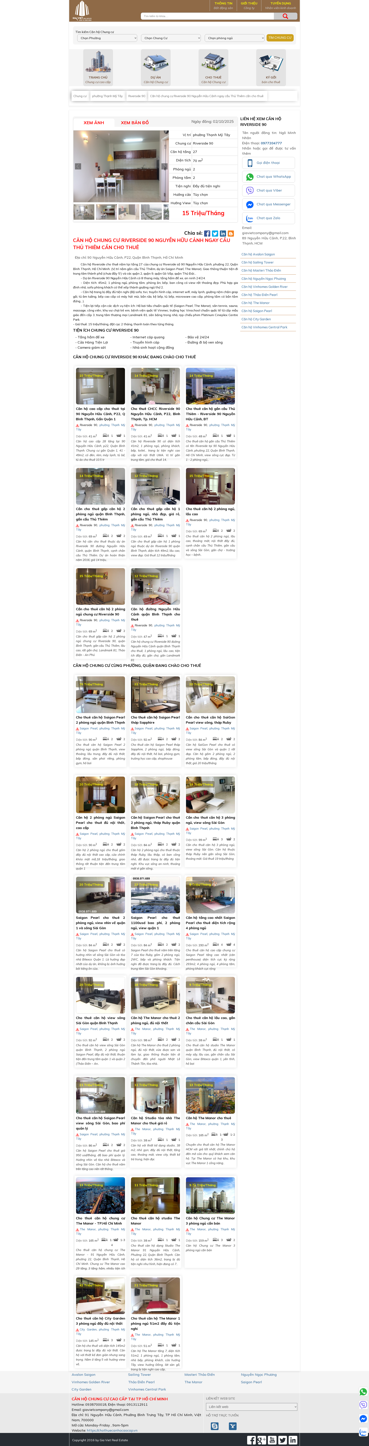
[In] (293, 1440)
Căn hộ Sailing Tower (258, 262)
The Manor (143, 1029)
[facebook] (251, 1440)
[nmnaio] (215, 1426)
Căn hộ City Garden (256, 319)
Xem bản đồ (135, 122)
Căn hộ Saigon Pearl (257, 311)
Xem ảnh (94, 122)
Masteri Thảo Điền (199, 1374)
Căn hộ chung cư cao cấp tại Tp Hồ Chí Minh (120, 1398)
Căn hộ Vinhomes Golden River (265, 287)
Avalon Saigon (84, 1374)
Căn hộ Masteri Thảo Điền (261, 270)
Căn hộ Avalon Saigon (258, 254)
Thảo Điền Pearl (141, 1382)
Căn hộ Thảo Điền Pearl (259, 295)
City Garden (88, 1329)
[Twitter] (282, 1440)
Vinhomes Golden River (91, 1382)
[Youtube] (272, 1440)
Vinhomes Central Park (147, 1389)
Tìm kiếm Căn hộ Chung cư (94, 32)
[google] (262, 1440)
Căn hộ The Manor (256, 303)
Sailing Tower (139, 1374)
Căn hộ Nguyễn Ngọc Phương (264, 279)
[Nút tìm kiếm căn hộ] (285, 16)
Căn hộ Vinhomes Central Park (264, 327)
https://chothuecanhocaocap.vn (112, 1430)
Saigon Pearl (88, 728)
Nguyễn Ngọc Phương (259, 1374)
